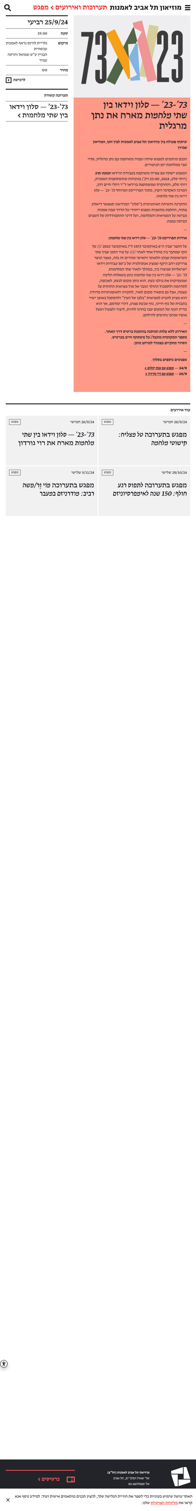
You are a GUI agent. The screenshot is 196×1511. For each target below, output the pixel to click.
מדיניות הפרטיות (164, 1503)
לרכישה (18, 80)
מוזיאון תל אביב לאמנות (145, 7)
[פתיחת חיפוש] (7, 7)
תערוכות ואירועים (81, 7)
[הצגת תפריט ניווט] (187, 7)
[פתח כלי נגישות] (4, 1364)
